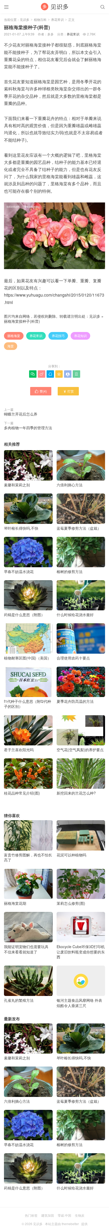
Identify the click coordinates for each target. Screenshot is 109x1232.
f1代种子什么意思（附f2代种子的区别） (27, 704)
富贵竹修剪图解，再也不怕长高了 (28, 857)
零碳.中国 (64, 1215)
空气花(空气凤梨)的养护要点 (80, 749)
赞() (41, 391)
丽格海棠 (13, 335)
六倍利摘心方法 (70, 484)
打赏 (68, 391)
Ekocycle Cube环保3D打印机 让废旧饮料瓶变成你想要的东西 (81, 951)
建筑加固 (47, 1215)
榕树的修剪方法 (70, 571)
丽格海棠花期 (15, 903)
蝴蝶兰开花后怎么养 (20, 414)
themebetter (70, 1223)
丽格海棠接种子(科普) (22, 321)
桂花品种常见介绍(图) (22, 793)
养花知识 (80, 335)
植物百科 (40, 19)
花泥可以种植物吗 (71, 854)
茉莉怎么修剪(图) (71, 903)
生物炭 (79, 1215)
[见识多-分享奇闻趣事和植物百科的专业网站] (54, 7)
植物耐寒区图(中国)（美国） (27, 658)
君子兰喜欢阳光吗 (19, 749)
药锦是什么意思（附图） (24, 614)
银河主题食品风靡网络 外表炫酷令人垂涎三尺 (79, 1003)
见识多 (24, 19)
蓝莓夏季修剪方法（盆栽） (79, 528)
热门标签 (31, 1215)
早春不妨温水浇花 (19, 571)
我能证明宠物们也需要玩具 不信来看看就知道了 (26, 949)
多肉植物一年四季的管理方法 (28, 427)
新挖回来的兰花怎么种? (76, 793)
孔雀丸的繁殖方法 (19, 1000)
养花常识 (57, 19)
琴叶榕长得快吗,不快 (21, 528)
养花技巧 (58, 335)
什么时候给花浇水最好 (75, 614)
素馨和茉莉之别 (17, 484)
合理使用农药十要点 (73, 658)
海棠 (10, 346)
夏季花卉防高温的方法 (75, 701)
